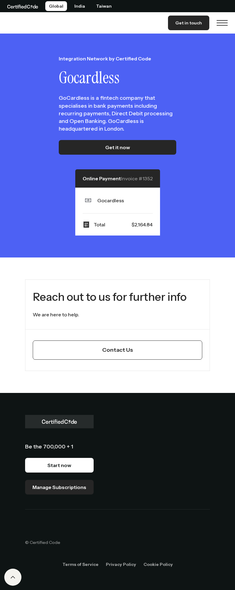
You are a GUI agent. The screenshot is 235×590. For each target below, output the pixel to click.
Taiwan (104, 6)
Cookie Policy (158, 564)
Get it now (117, 147)
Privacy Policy (121, 564)
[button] (222, 23)
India (79, 6)
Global (56, 6)
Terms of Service (80, 564)
